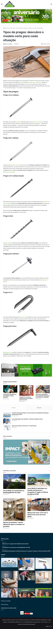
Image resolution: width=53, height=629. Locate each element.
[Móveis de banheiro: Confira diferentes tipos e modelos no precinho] (14, 509)
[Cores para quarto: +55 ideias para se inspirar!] (43, 577)
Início (5, 28)
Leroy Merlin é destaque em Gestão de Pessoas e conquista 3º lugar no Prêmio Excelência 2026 (37, 491)
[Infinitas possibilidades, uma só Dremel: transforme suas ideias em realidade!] (43, 389)
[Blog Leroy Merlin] (9, 4)
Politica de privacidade (5, 600)
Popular (14, 407)
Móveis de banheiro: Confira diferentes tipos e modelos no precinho (13, 524)
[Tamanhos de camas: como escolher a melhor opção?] (9, 579)
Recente (39, 407)
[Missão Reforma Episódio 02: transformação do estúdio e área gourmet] (43, 593)
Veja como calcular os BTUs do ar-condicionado (24, 425)
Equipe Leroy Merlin (8, 43)
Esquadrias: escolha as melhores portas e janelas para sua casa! (26, 398)
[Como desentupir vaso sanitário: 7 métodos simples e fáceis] (7, 421)
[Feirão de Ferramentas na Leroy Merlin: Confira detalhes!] (10, 389)
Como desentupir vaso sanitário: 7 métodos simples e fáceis (27, 419)
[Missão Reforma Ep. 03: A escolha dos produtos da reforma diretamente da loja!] (26, 593)
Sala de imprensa (4, 604)
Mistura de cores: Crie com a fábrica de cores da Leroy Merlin (37, 515)
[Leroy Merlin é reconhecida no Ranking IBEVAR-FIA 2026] (14, 481)
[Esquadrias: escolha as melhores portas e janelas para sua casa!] (26, 390)
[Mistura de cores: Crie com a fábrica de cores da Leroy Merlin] (38, 504)
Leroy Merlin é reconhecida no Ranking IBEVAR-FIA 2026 (13, 492)
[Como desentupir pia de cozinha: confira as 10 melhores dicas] (26, 575)
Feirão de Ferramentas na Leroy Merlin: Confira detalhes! (9, 396)
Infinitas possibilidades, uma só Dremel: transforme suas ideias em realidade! (43, 396)
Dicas (8, 28)
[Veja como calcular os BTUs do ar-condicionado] (7, 427)
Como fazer (12, 28)
